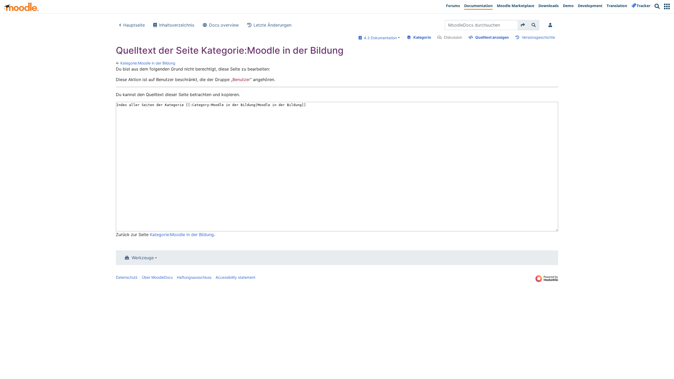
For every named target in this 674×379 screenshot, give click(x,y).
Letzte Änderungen (272, 25)
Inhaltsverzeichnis (176, 25)
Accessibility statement (235, 277)
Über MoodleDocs (157, 277)
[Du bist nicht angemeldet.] (551, 25)
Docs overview (224, 25)
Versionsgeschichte (538, 37)
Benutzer (241, 79)
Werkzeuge (143, 257)
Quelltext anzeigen (492, 37)
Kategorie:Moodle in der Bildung (147, 63)
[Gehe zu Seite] (523, 25)
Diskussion (453, 37)
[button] (667, 6)
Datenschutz (127, 277)
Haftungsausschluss (194, 277)
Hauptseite (134, 25)
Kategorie (422, 37)
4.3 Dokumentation (379, 38)
